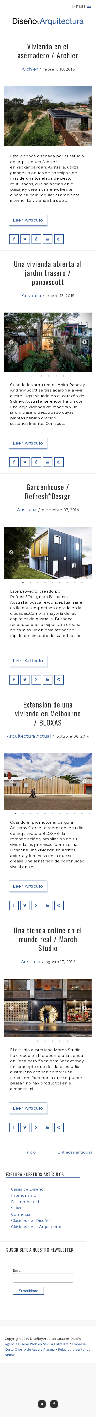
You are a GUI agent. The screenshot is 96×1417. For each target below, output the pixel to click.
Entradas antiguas (75, 1152)
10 (82, 370)
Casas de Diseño (27, 1189)
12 (41, 375)
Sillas (16, 1208)
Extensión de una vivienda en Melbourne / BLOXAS (48, 713)
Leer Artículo (28, 220)
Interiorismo (23, 1195)
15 (63, 375)
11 (89, 370)
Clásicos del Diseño (30, 1220)
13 (48, 375)
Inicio (30, 1152)
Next (84, 342)
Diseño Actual (25, 1202)
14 (56, 375)
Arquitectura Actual (29, 736)
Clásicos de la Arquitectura (37, 1227)
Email (17, 1270)
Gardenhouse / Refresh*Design (48, 491)
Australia (31, 295)
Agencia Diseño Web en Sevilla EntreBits (37, 1344)
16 (67, 1041)
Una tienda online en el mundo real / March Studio (48, 939)
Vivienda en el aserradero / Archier (47, 50)
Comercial (21, 1214)
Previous (11, 342)
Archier (30, 69)
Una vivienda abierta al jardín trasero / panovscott (48, 272)
